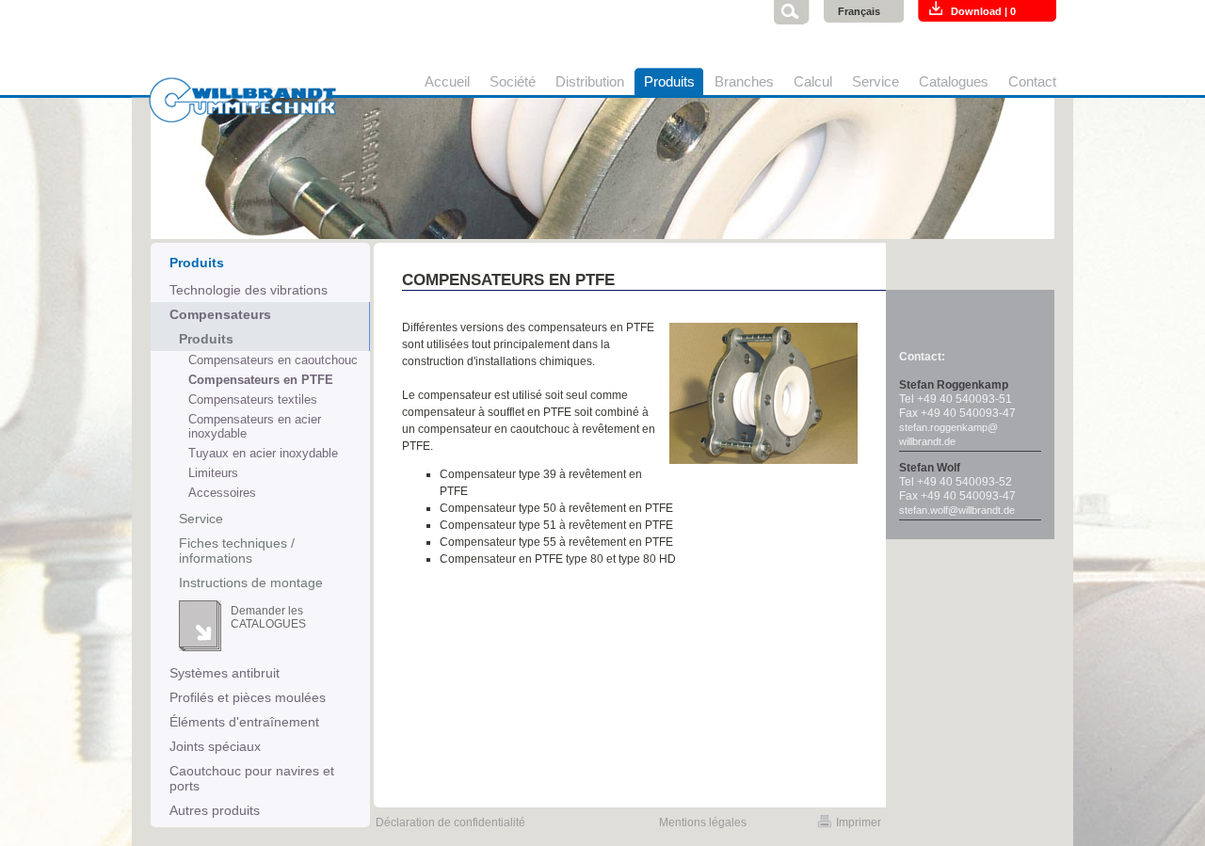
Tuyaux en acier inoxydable (263, 453)
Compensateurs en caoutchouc (273, 360)
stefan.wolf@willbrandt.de (957, 510)
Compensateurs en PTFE (260, 380)
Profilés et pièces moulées (247, 697)
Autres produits (214, 810)
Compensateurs (220, 314)
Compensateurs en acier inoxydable (254, 426)
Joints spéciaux (215, 746)
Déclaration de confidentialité (450, 822)
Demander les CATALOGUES (268, 617)
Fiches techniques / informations (237, 550)
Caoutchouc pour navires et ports (251, 778)
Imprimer (858, 822)
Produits (206, 338)
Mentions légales (703, 822)
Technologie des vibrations (248, 289)
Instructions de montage (251, 582)
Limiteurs (213, 473)
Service (201, 518)
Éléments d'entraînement (244, 721)
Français (859, 11)
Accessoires (222, 493)
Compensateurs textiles (252, 399)
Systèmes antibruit (224, 672)
